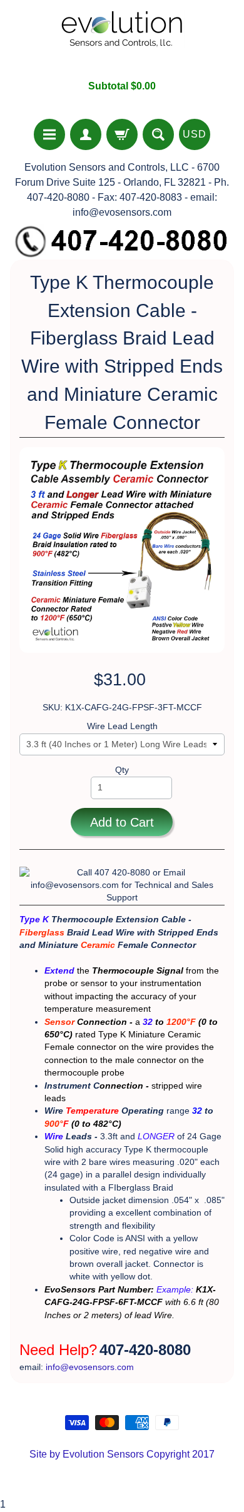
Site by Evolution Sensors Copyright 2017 (122, 1454)
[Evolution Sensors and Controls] (122, 39)
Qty (122, 770)
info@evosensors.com (90, 1367)
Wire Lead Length (122, 726)
